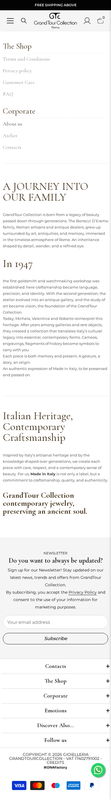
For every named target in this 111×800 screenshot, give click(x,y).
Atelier (10, 135)
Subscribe (55, 638)
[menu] (10, 20)
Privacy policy (17, 70)
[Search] (23, 20)
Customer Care (19, 82)
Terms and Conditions (26, 59)
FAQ (8, 94)
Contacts (12, 147)
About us (12, 124)
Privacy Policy (83, 592)
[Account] (87, 20)
